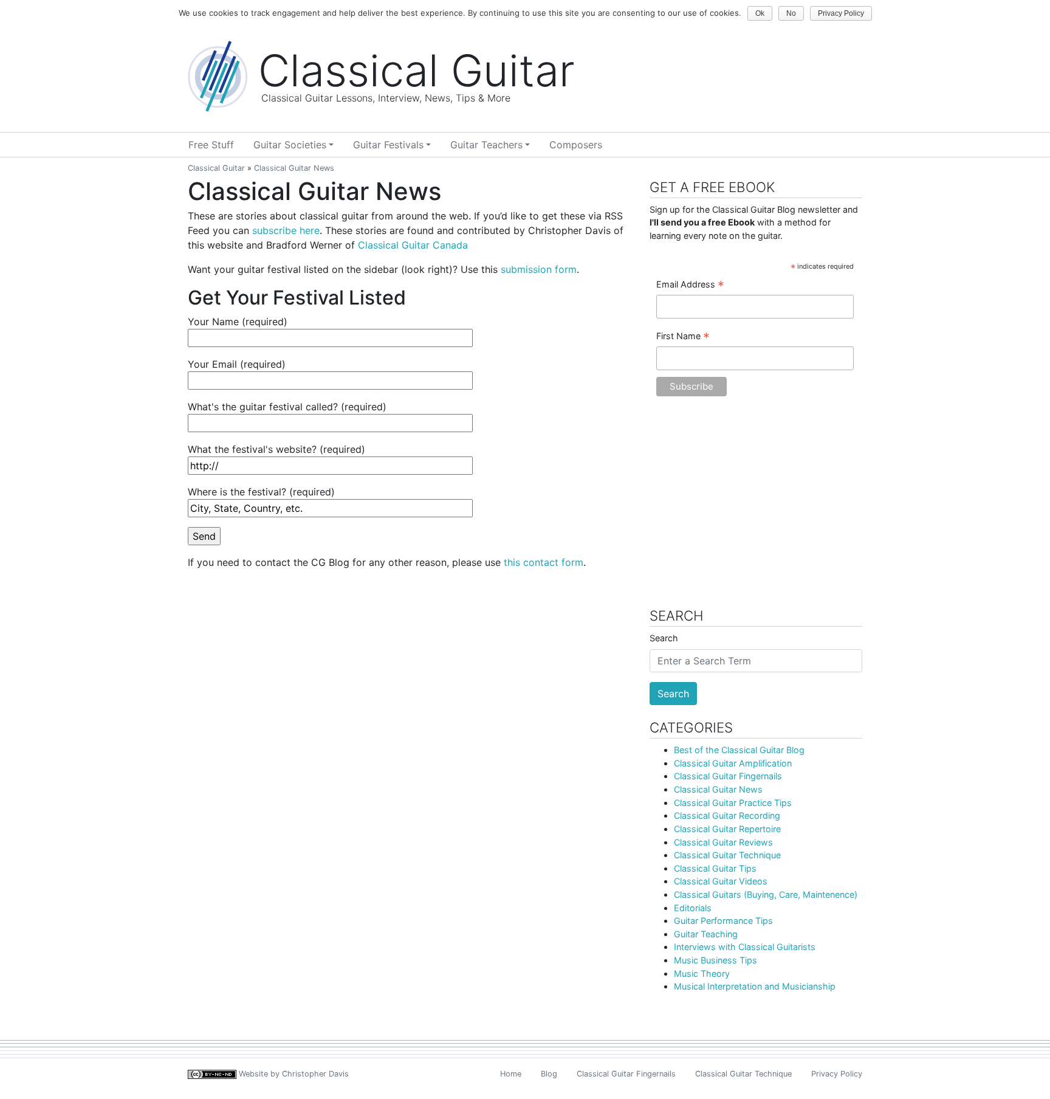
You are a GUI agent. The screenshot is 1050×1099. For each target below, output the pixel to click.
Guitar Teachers (486, 145)
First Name (683, 336)
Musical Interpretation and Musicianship (755, 986)
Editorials (693, 908)
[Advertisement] (756, 508)
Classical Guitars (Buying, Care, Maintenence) (765, 894)
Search (664, 638)
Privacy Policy (836, 1073)
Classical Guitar (216, 168)
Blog (549, 1073)
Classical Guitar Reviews (723, 842)
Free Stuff (211, 145)
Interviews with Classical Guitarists (744, 947)
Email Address (690, 285)
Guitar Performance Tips (723, 920)
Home (510, 1073)
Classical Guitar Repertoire (727, 829)
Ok (759, 13)
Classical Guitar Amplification (733, 763)
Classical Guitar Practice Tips (733, 803)
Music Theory (702, 973)
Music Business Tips (715, 960)
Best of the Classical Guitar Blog (739, 750)
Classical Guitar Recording (727, 815)
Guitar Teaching (706, 934)
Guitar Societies (289, 145)
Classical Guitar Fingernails (728, 776)
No (791, 13)
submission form (539, 269)
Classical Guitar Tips (715, 868)
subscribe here (286, 230)
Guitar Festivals (388, 145)
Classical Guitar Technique (727, 855)
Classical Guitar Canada (413, 245)
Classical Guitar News (718, 789)
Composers (575, 145)
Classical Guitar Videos (720, 881)
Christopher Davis (315, 1073)
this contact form (543, 562)
